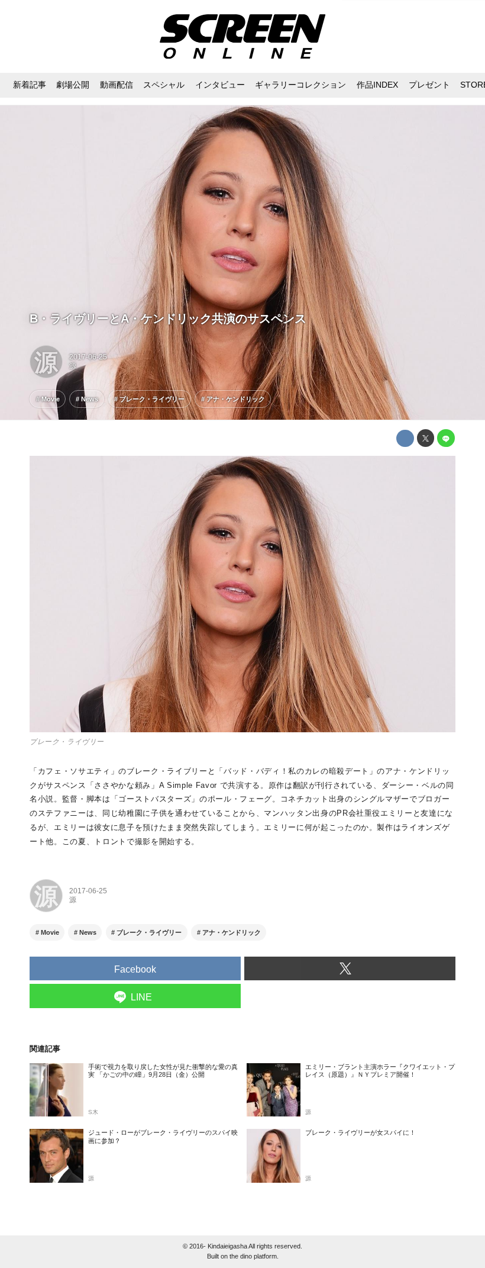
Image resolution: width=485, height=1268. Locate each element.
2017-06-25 (88, 357)
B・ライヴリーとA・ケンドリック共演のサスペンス (168, 318)
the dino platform (253, 1256)
